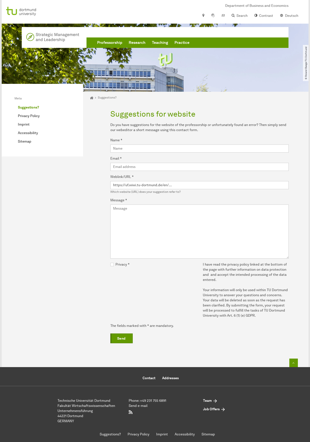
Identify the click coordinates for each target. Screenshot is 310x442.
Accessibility (28, 133)
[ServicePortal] (213, 16)
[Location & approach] (203, 16)
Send (121, 338)
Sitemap (24, 141)
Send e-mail (138, 406)
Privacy (122, 264)
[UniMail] (223, 16)
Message (118, 200)
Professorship (109, 42)
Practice (181, 42)
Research (137, 42)
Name (116, 140)
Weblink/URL (122, 177)
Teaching (160, 42)
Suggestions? (28, 107)
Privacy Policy (29, 116)
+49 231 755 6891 (153, 401)
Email (116, 158)
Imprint (24, 124)
